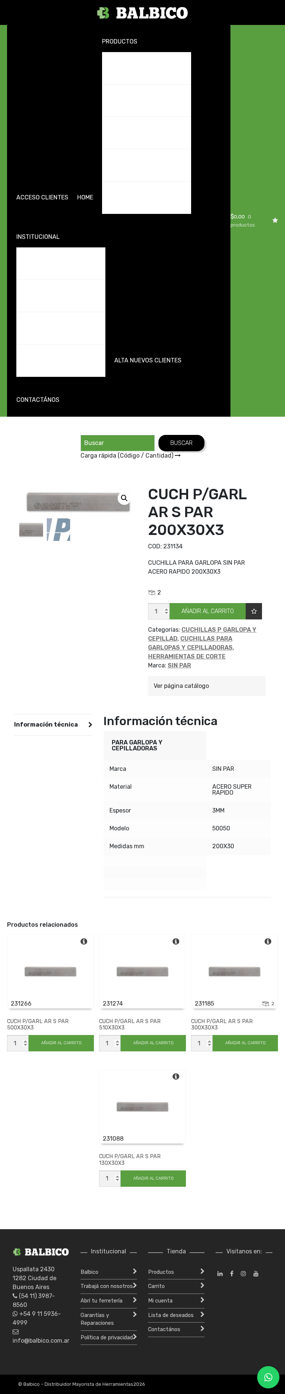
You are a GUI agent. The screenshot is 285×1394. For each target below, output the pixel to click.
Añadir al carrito (207, 611)
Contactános (37, 399)
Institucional (38, 236)
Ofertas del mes (131, 132)
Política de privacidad (107, 1337)
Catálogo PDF (127, 100)
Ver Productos (129, 67)
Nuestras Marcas (134, 197)
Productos (119, 41)
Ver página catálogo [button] (181, 685)
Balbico (32, 263)
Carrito (156, 1286)
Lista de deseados (171, 1315)
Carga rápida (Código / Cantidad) (128, 455)
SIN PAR (179, 665)
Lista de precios (131, 165)
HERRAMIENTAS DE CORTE (187, 656)
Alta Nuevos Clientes (147, 360)
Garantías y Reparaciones (61, 360)
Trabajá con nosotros (57, 295)
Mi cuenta (160, 1301)
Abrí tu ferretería (49, 327)
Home (85, 197)
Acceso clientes (42, 197)
